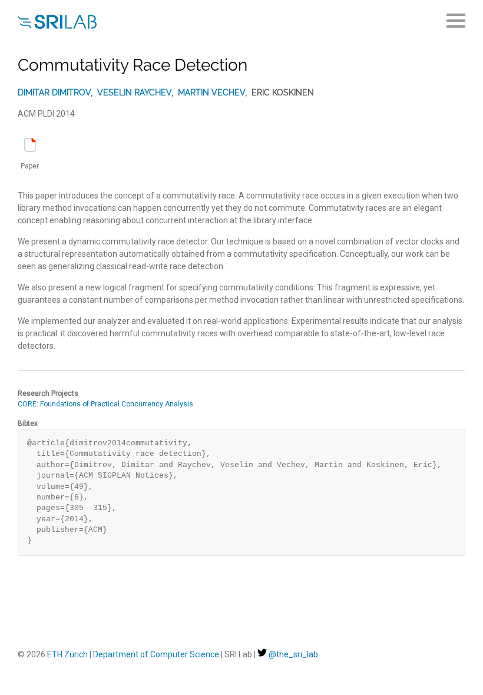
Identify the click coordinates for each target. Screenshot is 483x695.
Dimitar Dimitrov (54, 92)
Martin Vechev (211, 92)
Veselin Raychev (134, 92)
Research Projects (48, 393)
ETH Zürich (67, 654)
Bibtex (28, 423)
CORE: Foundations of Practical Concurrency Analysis (105, 404)
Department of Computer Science (156, 654)
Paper (30, 166)
